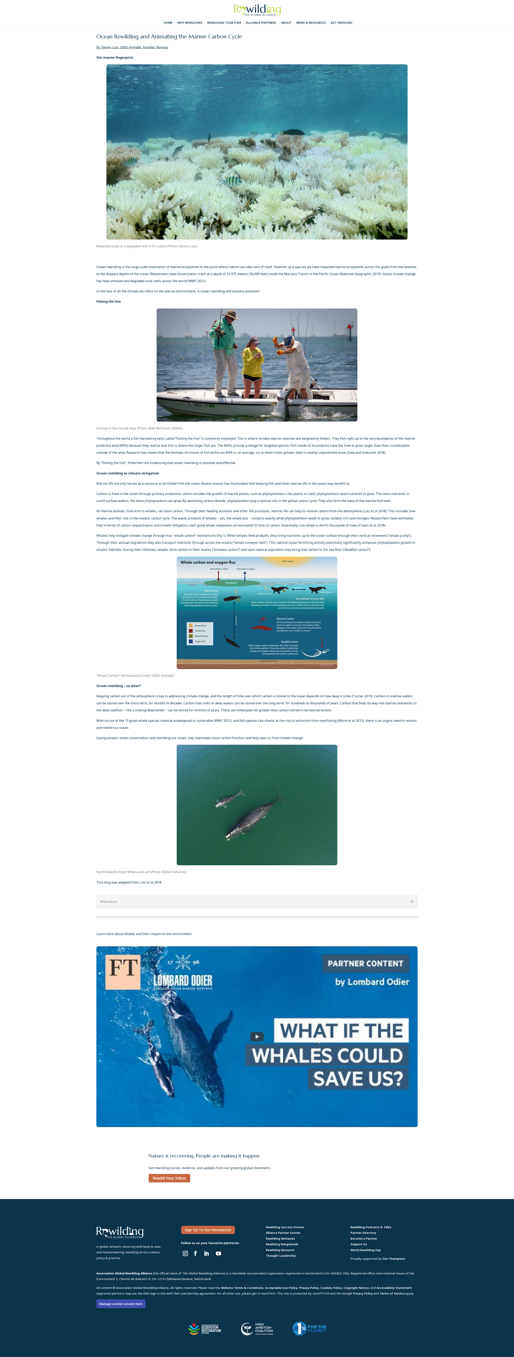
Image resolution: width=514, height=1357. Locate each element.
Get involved (341, 23)
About (286, 23)
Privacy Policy (309, 1288)
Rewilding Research (280, 1250)
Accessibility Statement (394, 1288)
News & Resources (311, 23)
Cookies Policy (331, 1288)
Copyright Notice (356, 1288)
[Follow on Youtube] (218, 1253)
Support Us (359, 1244)
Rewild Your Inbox (169, 1178)
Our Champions (393, 1259)
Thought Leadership (281, 1256)
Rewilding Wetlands (280, 1238)
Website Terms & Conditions (242, 1288)
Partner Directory (363, 1233)
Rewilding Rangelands (282, 1244)
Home (168, 23)
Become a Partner (364, 1238)
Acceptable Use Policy (281, 1288)
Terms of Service (392, 1293)
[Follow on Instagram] (185, 1253)
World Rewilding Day (366, 1250)
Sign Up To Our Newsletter (208, 1229)
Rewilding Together (224, 23)
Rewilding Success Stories (285, 1227)
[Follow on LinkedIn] (206, 1253)
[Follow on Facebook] (195, 1253)
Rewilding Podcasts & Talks (371, 1227)
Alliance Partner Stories (283, 1233)
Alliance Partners (261, 23)
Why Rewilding (189, 23)
